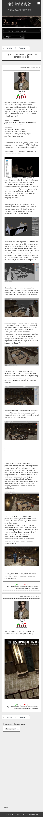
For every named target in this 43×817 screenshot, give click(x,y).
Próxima (22, 48)
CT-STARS (9, 31)
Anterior (9, 48)
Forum (17, 31)
